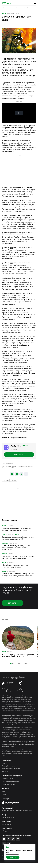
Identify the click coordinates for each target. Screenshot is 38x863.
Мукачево (6, 480)
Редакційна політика (8, 766)
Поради (4, 571)
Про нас (4, 763)
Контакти (5, 771)
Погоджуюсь (13, 857)
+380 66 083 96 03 (8, 817)
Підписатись (19, 455)
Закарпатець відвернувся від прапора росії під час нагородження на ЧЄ (18, 538)
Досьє (4, 794)
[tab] (10, 663)
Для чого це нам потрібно (12, 854)
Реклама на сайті (7, 778)
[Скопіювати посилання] (26, 474)
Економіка (5, 543)
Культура (4, 553)
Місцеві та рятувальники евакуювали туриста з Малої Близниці (16, 566)
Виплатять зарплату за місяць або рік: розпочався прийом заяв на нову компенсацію (16, 548)
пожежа (13, 480)
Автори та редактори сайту (11, 768)
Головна (5, 8)
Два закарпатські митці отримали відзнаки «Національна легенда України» (18, 557)
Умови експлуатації (8, 784)
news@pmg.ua (6, 824)
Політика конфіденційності (10, 781)
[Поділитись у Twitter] (21, 474)
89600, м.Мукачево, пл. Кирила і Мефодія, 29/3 (17, 810)
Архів (3, 791)
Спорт (3, 534)
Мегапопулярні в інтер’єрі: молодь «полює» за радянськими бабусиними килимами (18, 575)
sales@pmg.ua (6, 831)
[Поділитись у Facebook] (12, 474)
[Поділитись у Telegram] (17, 474)
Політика (4, 525)
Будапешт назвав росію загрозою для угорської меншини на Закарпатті (16, 529)
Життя (12, 8)
